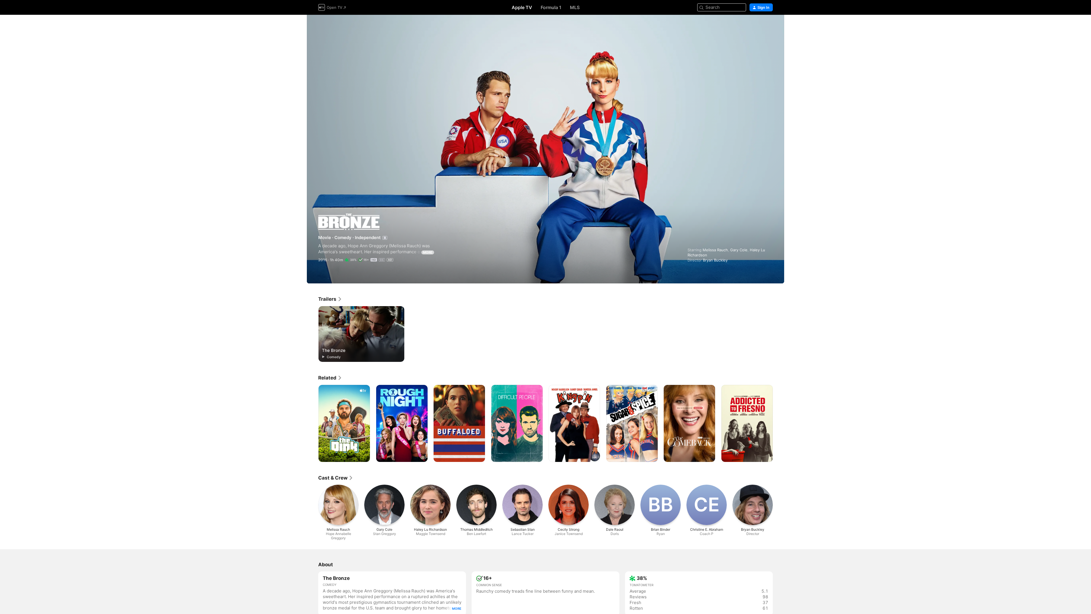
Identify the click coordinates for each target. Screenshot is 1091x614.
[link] (330, 299)
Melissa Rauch (715, 250)
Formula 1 (551, 7)
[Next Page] (778, 423)
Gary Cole (739, 250)
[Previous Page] (313, 423)
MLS (575, 7)
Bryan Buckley (715, 260)
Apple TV (522, 7)
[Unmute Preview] (769, 26)
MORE (427, 252)
